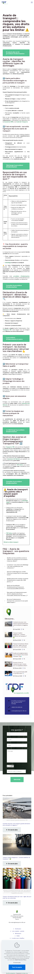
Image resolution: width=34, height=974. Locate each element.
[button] (16, 559)
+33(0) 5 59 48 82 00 (16, 707)
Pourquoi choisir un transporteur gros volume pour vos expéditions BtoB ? (20, 664)
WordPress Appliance (10, 973)
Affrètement (18, 933)
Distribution (18, 929)
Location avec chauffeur (18, 938)
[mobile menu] (31, 2)
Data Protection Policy (20, 960)
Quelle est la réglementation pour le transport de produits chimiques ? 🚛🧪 (20, 655)
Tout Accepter (17, 967)
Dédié (18, 936)
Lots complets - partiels (18, 931)
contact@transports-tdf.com (18, 711)
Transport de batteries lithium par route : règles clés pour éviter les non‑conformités (20, 645)
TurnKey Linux (25, 973)
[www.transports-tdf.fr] (4, 2)
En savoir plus (17, 962)
